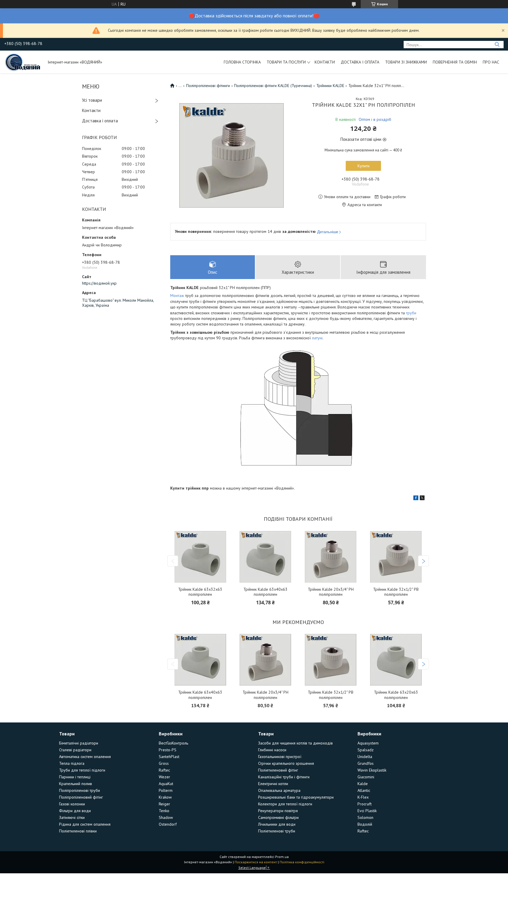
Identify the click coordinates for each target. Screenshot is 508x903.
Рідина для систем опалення (85, 824)
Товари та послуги (286, 62)
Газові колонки (72, 804)
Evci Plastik (367, 810)
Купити (363, 165)
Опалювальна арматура (279, 790)
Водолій (364, 824)
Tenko (164, 810)
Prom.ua (282, 856)
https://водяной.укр (99, 283)
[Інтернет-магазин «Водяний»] (23, 61)
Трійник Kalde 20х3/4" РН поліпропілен (331, 592)
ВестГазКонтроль (173, 743)
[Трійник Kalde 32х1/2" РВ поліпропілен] (396, 556)
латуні (317, 337)
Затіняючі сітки (72, 817)
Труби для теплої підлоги (82, 770)
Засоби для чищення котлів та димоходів (295, 743)
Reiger (164, 804)
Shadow (166, 817)
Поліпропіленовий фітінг (81, 797)
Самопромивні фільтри (278, 817)
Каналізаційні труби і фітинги (284, 777)
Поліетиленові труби (276, 831)
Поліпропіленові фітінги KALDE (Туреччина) (273, 86)
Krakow (165, 797)
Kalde (362, 783)
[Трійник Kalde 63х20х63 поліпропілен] (396, 659)
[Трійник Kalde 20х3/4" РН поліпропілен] (331, 556)
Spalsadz (365, 749)
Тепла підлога (71, 763)
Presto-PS (167, 749)
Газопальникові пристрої (279, 756)
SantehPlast (169, 756)
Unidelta (364, 756)
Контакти (325, 62)
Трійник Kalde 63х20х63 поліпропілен (396, 695)
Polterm (166, 790)
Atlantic (363, 790)
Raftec (164, 770)
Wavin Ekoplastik (371, 770)
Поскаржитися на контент (256, 862)
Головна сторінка (242, 62)
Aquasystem (368, 743)
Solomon (365, 817)
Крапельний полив (75, 783)
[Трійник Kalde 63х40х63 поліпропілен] (265, 556)
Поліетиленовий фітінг (278, 770)
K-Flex (363, 797)
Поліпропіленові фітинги (208, 86)
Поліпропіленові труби (79, 790)
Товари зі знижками (406, 62)
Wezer (164, 777)
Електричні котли (273, 783)
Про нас (491, 62)
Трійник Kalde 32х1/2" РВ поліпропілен (396, 592)
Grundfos (365, 763)
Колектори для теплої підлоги (285, 804)
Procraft (364, 804)
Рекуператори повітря (278, 810)
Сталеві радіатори (75, 749)
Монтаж (177, 295)
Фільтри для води (75, 810)
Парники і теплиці (75, 777)
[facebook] (415, 498)
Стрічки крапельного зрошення (286, 763)
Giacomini (365, 777)
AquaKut (166, 783)
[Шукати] (497, 44)
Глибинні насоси (272, 749)
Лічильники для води (276, 824)
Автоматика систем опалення (85, 756)
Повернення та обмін (455, 62)
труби (411, 313)
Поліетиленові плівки (78, 831)
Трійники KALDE (330, 86)
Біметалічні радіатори (78, 743)
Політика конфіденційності (302, 862)
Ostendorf (168, 824)
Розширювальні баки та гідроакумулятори (296, 797)
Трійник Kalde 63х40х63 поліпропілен (265, 592)
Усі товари (92, 100)
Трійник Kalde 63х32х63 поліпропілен (200, 592)
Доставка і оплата (360, 62)
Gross (164, 763)
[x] (422, 498)
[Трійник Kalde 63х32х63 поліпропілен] (200, 556)
